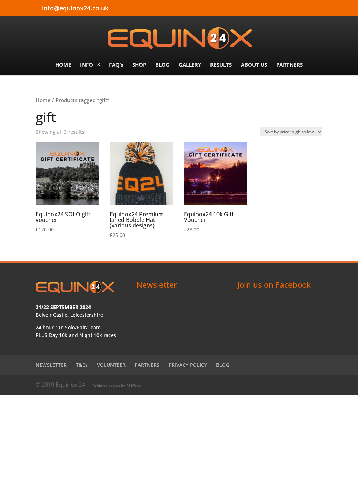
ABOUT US (254, 65)
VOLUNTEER (111, 364)
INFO (86, 65)
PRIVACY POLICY (188, 364)
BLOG (162, 65)
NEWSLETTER (51, 364)
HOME (63, 65)
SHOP (139, 65)
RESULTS (221, 65)
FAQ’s (116, 65)
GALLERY (190, 65)
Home (43, 100)
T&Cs (82, 364)
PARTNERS (289, 65)
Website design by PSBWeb (117, 385)
